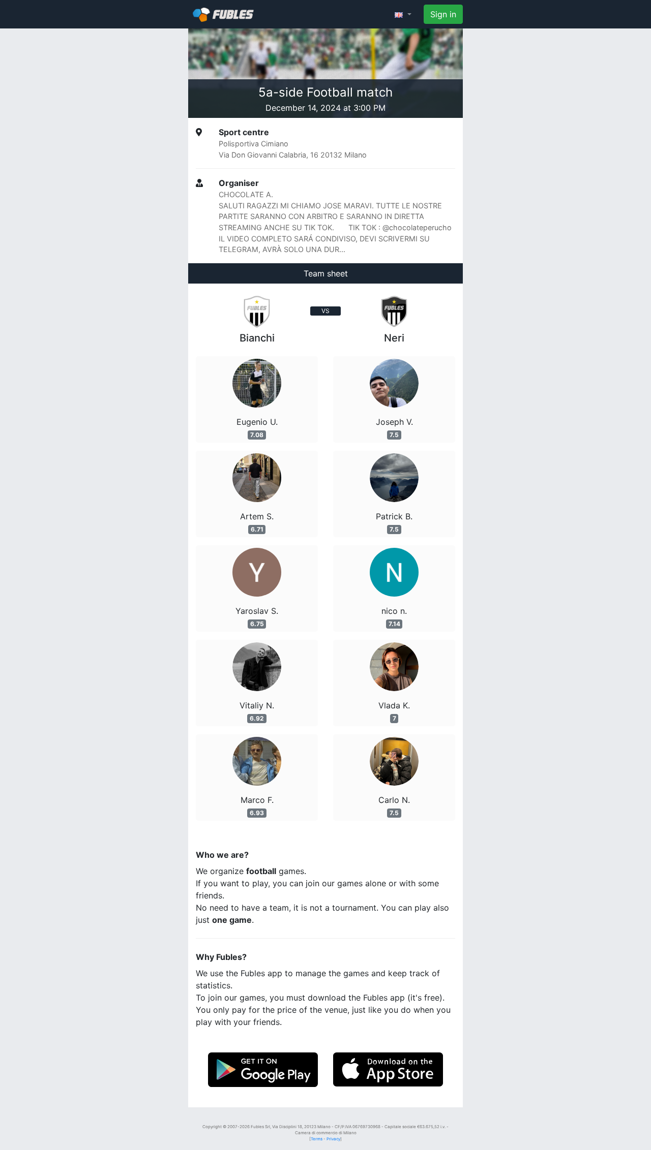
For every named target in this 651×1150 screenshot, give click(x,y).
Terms (316, 1138)
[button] (403, 14)
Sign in (443, 14)
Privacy (333, 1138)
